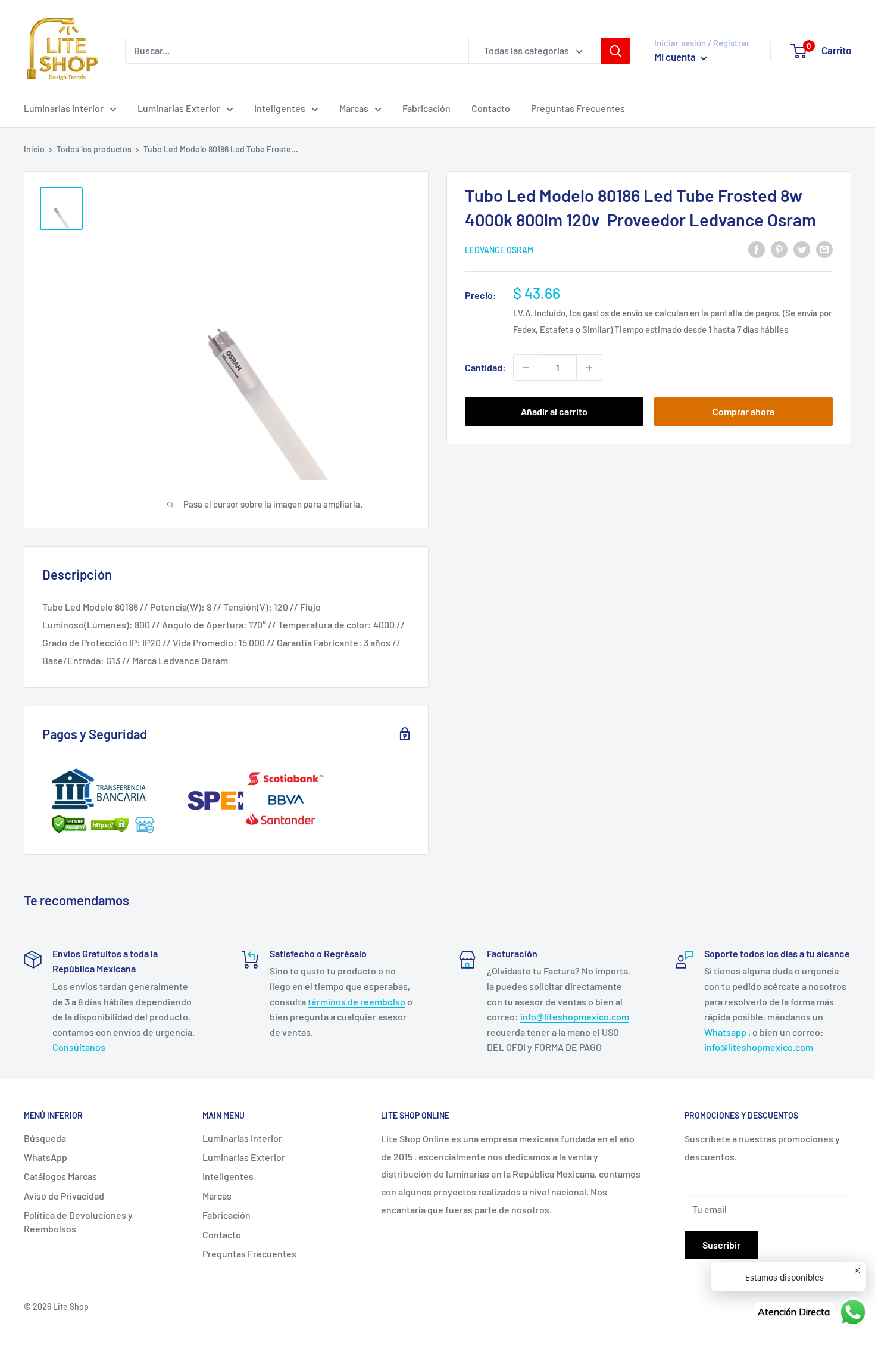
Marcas (353, 108)
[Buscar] (615, 51)
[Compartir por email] (824, 248)
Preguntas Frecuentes (578, 108)
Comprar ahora (743, 411)
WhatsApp (45, 1157)
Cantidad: (485, 367)
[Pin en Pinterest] (779, 248)
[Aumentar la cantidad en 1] (589, 367)
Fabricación (426, 108)
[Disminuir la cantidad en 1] (526, 367)
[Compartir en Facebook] (756, 248)
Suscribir (721, 1244)
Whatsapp (725, 1032)
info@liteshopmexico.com (574, 1016)
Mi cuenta (676, 57)
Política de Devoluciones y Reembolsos (78, 1221)
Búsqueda (45, 1138)
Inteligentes (279, 108)
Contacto (490, 108)
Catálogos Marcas (60, 1176)
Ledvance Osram (499, 250)
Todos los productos (94, 149)
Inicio (34, 149)
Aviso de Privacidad (64, 1195)
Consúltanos (78, 1047)
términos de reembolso (356, 1001)
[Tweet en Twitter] (801, 248)
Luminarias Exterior (179, 108)
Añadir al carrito (554, 411)
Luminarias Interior (64, 108)
